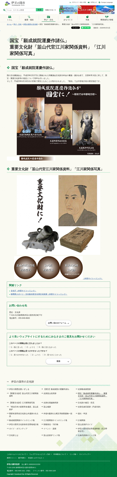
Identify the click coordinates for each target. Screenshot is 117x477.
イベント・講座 (50, 429)
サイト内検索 (4, 10)
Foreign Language (107, 2)
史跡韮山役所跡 (50, 393)
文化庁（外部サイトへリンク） (23, 291)
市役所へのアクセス (35, 458)
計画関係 (81, 420)
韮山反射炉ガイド (85, 424)
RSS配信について (59, 454)
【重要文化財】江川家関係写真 (22, 403)
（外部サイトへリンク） (93, 278)
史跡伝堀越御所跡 (51, 403)
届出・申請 (82, 414)
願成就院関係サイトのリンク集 (22, 420)
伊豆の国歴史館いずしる (19, 389)
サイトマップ (84, 454)
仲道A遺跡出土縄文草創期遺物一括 (58, 414)
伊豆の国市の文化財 (30, 24)
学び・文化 (17, 24)
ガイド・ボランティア (18, 429)
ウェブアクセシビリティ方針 (39, 454)
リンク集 (73, 454)
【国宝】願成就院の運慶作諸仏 (56, 389)
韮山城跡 (47, 407)
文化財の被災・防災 (86, 403)
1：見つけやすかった (19, 355)
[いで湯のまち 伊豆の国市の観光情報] (68, 9)
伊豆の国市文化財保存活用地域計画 (23, 424)
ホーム (9, 24)
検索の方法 (49, 10)
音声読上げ (94, 2)
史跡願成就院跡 (84, 389)
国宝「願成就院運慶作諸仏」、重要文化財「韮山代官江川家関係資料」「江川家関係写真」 (92, 396)
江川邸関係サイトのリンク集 (55, 420)
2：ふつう (31, 347)
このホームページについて (16, 454)
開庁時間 (21, 458)
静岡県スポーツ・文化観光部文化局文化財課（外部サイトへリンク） (39, 294)
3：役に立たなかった (47, 347)
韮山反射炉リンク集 (52, 435)
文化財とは (13, 435)
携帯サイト (11, 458)
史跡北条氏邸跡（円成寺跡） (90, 407)
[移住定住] (105, 9)
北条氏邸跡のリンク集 (87, 435)
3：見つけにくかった (53, 355)
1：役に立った (17, 347)
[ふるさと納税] (87, 9)
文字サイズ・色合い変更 (79, 2)
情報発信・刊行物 (51, 424)
